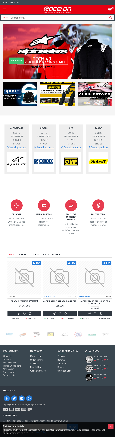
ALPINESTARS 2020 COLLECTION (102, 357)
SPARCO (44, 128)
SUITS (36, 254)
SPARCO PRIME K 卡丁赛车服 (24, 301)
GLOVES (56, 254)
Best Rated (24, 254)
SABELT (98, 128)
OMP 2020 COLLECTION (102, 366)
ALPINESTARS (16, 128)
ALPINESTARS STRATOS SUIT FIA (59, 301)
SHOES (45, 254)
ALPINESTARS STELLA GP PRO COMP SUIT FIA (95, 302)
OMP (71, 128)
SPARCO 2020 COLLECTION (102, 375)
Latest (11, 254)
